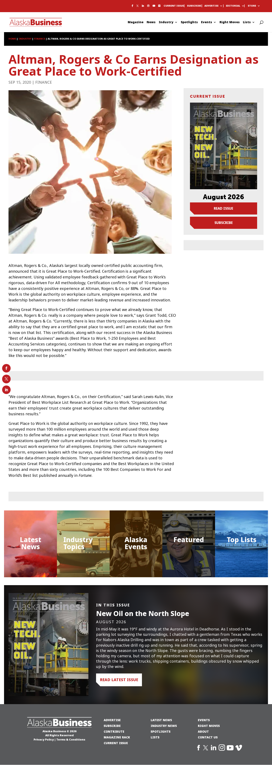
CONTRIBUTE (114, 731)
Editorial (233, 5)
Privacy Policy (44, 739)
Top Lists (241, 540)
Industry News (164, 725)
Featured (188, 540)
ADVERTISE (112, 720)
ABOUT (203, 731)
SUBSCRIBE (112, 725)
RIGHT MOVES (209, 725)
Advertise (211, 5)
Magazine (135, 22)
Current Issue (174, 5)
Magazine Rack (117, 737)
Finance (43, 82)
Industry (166, 22)
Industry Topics (78, 543)
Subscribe (194, 5)
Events (206, 22)
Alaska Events (136, 543)
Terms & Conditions (70, 739)
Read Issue (223, 208)
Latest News (30, 543)
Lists (247, 22)
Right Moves (230, 22)
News (151, 22)
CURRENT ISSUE (116, 743)
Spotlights (189, 22)
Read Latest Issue (119, 680)
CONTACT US (208, 737)
